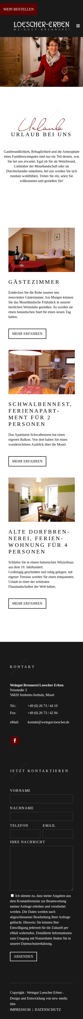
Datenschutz (48, 1009)
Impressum (20, 1009)
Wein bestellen (18, 9)
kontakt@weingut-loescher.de (48, 722)
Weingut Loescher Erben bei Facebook (15, 740)
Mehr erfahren (27, 334)
